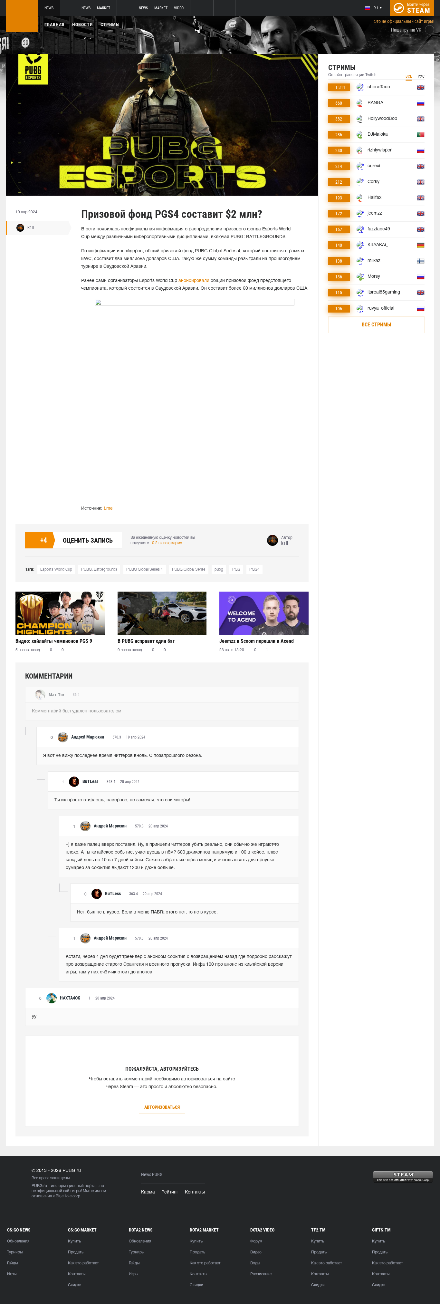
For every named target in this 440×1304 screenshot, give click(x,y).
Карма (148, 1192)
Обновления (18, 1241)
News (48, 8)
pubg (219, 569)
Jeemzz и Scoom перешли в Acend (256, 641)
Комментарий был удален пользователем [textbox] (76, 711)
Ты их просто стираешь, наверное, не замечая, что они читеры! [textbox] (122, 800)
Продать (75, 1252)
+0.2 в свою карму (166, 543)
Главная (54, 24)
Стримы (110, 24)
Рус (421, 76)
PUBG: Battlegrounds (99, 569)
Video (179, 8)
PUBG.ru (39, 1186)
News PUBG (151, 1175)
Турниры (15, 1252)
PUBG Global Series (189, 569)
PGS (236, 569)
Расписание (261, 1274)
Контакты (195, 1192)
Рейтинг (169, 1192)
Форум (256, 1241)
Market (103, 8)
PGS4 (254, 569)
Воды (255, 1263)
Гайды (12, 1263)
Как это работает (83, 1263)
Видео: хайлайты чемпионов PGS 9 (53, 641)
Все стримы (376, 325)
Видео (256, 1252)
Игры (11, 1274)
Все (409, 76)
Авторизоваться (162, 1107)
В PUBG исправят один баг (146, 641)
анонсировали (193, 281)
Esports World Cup (56, 569)
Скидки (74, 1285)
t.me (108, 509)
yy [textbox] (34, 1017)
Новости (82, 24)
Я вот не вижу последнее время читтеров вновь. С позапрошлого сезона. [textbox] (122, 756)
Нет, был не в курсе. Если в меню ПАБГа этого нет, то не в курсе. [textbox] (147, 912)
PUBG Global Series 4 (144, 569)
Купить (74, 1241)
